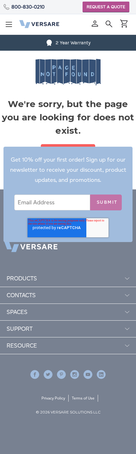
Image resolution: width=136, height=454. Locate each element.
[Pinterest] (61, 374)
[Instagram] (74, 374)
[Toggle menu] (11, 26)
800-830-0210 (28, 7)
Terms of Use (83, 398)
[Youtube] (87, 374)
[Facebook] (34, 374)
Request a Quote (106, 6)
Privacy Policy (53, 398)
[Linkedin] (101, 374)
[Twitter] (48, 374)
